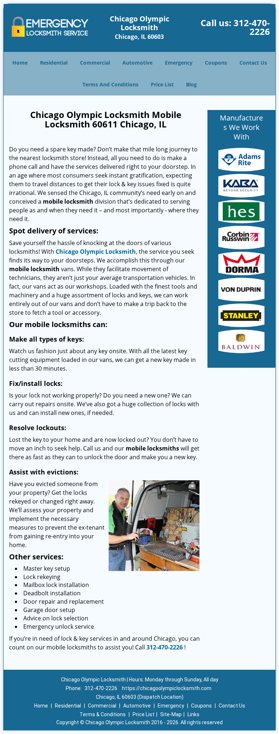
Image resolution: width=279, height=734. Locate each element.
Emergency (179, 62)
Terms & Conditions (103, 714)
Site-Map (171, 714)
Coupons (216, 62)
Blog (191, 84)
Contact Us (253, 62)
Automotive (137, 62)
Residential (54, 62)
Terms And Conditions (110, 84)
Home (20, 62)
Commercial (95, 62)
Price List (162, 84)
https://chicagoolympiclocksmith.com (166, 688)
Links (193, 714)
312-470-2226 (252, 27)
